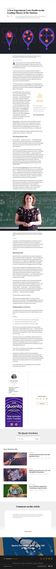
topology (31, 468)
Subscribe (37, 438)
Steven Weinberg (22, 167)
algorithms (31, 452)
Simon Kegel (32, 261)
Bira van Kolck (16, 121)
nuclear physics (10, 8)
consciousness (32, 484)
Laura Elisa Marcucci (32, 300)
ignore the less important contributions (21, 162)
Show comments (28, 531)
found (27, 167)
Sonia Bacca (28, 84)
